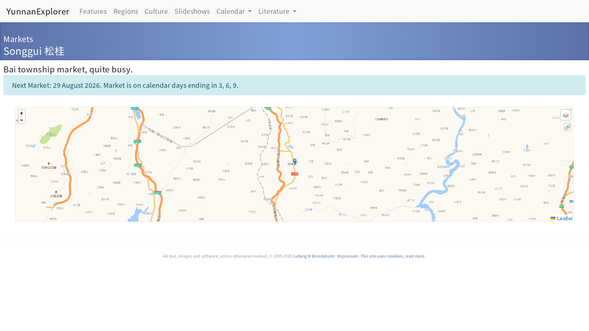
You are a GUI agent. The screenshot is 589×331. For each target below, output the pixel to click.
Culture (156, 11)
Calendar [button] (231, 11)
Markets (18, 38)
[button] (295, 161)
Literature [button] (274, 11)
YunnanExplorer (37, 11)
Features (93, 11)
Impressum (347, 256)
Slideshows (192, 11)
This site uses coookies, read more (393, 256)
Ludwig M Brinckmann (314, 256)
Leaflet (564, 218)
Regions (125, 11)
